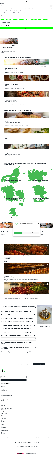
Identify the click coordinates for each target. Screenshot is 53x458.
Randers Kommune (12, 51)
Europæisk (10, 122)
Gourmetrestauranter (19, 139)
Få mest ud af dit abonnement (6, 408)
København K (23, 125)
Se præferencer (35, 232)
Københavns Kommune (18, 125)
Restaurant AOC (9, 137)
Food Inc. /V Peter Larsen (7, 231)
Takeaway (42, 234)
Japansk (44, 233)
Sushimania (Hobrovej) (42, 231)
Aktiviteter (2, 392)
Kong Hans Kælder (9, 153)
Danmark (2, 51)
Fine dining (9, 154)
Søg (27, 28)
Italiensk (12, 101)
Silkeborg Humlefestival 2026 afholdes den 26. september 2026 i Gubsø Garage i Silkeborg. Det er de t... (21, 279)
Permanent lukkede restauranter (6, 397)
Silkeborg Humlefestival (9, 277)
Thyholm (20, 104)
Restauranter (3, 50)
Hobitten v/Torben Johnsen (11, 84)
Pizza (14, 101)
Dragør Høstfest (7, 258)
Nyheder (2, 400)
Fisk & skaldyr (13, 154)
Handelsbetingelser (21, 442)
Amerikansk (7, 122)
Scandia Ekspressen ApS (7, 47)
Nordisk (16, 122)
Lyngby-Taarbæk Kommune (18, 88)
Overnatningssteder (4, 390)
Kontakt (15, 442)
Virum (23, 88)
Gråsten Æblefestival (8, 297)
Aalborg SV (38, 236)
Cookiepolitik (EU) (36, 442)
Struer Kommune (16, 104)
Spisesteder (3, 386)
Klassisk (19, 154)
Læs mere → (6, 261)
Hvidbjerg (23, 104)
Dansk (2, 48)
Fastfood (9, 101)
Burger (6, 101)
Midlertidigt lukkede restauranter (6, 395)
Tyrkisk (16, 101)
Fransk (13, 122)
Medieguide (3, 405)
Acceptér (17, 232)
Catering (2, 387)
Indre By (27, 125)
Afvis (26, 232)
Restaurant (2, 3)
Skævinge (20, 236)
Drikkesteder (3, 389)
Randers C (2, 52)
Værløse (2, 236)
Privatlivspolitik (29, 442)
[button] (38, 223)
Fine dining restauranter (12, 139)
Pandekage (18, 122)
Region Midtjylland (6, 51)
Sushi (47, 233)
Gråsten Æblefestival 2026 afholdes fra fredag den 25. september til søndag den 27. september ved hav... (21, 298)
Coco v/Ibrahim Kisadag (10, 100)
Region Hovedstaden (11, 88)
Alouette (7, 121)
